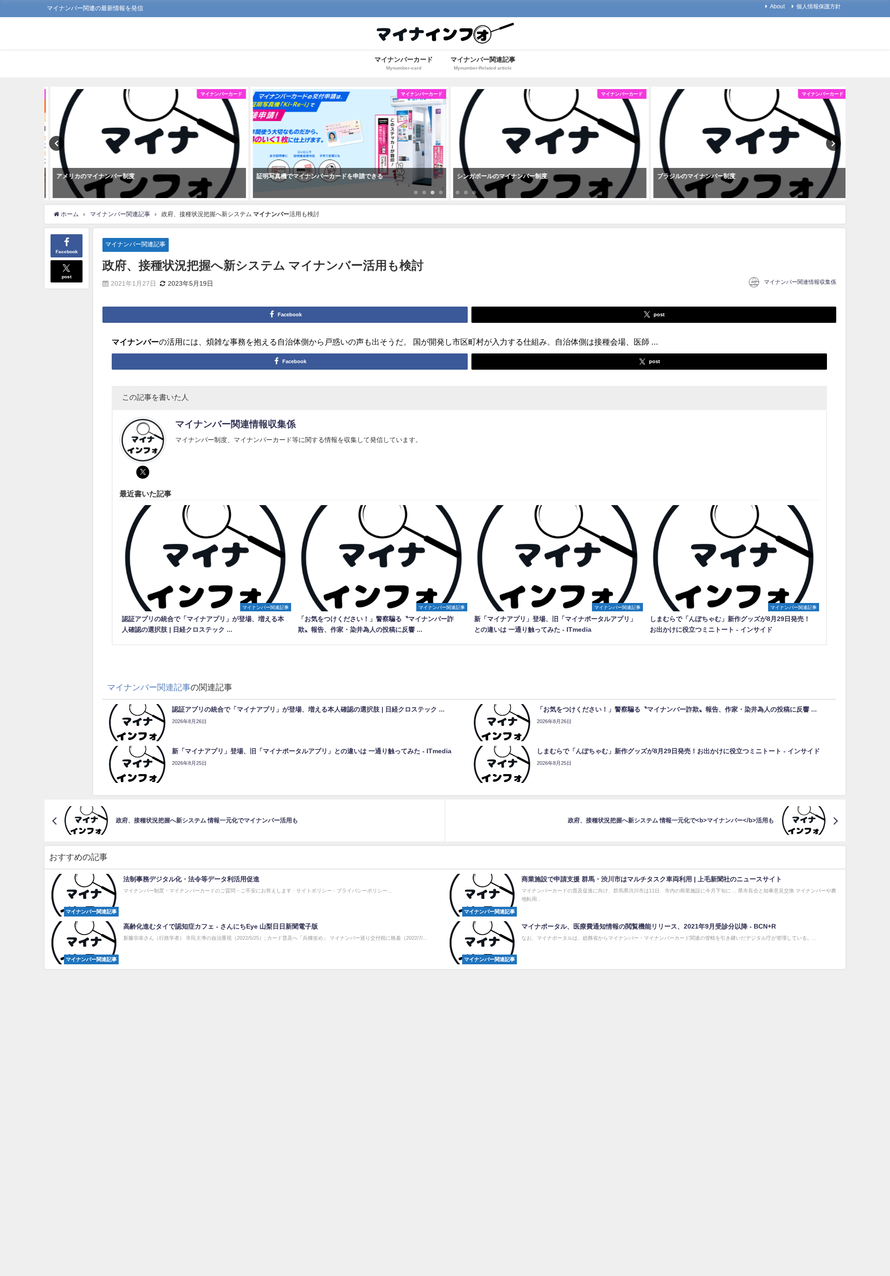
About (777, 6)
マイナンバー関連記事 (135, 244)
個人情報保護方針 (818, 6)
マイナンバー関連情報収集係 (800, 282)
